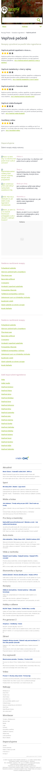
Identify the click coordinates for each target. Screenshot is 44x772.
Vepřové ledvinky (7, 449)
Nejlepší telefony (23, 556)
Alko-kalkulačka (8, 539)
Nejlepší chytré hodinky (10, 556)
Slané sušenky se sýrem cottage (13, 305)
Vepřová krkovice (7, 405)
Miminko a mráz (30, 522)
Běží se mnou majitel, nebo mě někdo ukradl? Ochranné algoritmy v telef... (22, 566)
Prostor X (6, 676)
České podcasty (7, 747)
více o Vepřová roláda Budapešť (15, 113)
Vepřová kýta (6, 409)
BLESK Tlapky (7, 608)
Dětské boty (6, 733)
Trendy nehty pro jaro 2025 (20, 503)
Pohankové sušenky (8, 268)
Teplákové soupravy (8, 731)
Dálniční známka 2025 (33, 539)
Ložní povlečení (7, 735)
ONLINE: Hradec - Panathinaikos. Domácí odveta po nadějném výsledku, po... (22, 494)
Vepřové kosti (6, 438)
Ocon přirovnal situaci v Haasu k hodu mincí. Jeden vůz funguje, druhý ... (22, 544)
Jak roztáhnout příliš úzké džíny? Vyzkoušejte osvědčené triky (28, 187)
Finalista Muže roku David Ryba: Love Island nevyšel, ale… (18, 682)
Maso (4, 26)
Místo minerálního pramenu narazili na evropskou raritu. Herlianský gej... (21, 613)
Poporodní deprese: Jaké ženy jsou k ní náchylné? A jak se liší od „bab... (21, 651)
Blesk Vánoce (7, 471)
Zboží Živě (5, 692)
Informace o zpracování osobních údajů (13, 767)
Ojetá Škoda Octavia (8, 709)
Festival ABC (29, 659)
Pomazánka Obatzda (8, 290)
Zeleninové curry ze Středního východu (15, 297)
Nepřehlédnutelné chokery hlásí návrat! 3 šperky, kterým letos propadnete (28, 174)
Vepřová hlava (6, 391)
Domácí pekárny (23, 590)
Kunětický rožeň (7, 301)
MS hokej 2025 (7, 486)
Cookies (26, 767)
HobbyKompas (6, 703)
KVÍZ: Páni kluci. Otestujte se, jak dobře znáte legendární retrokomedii (29, 201)
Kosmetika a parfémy (8, 729)
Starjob (4, 745)
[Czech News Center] (26, 458)
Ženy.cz (19, 169)
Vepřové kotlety (7, 442)
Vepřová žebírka (7, 431)
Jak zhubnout (7, 503)
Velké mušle (5, 383)
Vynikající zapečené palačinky (12, 286)
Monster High (6, 721)
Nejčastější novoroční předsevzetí (13, 522)
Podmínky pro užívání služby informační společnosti (21, 766)
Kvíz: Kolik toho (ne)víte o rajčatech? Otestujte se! (16, 598)
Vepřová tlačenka (7, 427)
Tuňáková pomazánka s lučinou (12, 294)
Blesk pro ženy (22, 184)
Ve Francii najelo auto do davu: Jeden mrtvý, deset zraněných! (19, 478)
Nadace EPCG (33, 575)
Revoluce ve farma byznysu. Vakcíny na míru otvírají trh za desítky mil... (21, 581)
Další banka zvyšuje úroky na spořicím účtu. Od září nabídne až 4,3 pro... (22, 577)
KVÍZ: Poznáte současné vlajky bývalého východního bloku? (18, 615)
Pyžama (5, 727)
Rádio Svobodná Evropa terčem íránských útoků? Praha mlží (19, 474)
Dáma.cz (20, 156)
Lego (4, 725)
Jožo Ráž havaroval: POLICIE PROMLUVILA (14, 514)
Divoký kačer (17, 608)
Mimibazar (20, 209)
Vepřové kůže (6, 445)
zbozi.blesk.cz (6, 699)
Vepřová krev (6, 401)
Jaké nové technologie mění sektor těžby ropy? (15, 667)
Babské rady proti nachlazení (29, 640)
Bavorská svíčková (8, 279)
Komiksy (21, 659)
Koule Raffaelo (6, 308)
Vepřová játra (6, 394)
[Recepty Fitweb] (10, 10)
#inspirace (6, 624)
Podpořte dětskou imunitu (11, 640)
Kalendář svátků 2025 (19, 471)
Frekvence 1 (6, 751)
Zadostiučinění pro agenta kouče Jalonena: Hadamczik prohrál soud (20, 489)
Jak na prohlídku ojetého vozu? (11, 701)
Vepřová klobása (7, 398)
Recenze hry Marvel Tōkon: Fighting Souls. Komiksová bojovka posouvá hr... (21, 662)
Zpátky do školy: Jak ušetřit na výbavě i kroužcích (16, 529)
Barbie (4, 723)
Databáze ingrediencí (18, 33)
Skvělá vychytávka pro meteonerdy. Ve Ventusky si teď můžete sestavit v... (21, 563)
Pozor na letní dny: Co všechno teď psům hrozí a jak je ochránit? (29, 160)
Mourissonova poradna (10, 659)
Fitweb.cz (38, 3)
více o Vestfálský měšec (13, 130)
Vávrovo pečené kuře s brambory (13, 272)
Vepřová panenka (7, 412)
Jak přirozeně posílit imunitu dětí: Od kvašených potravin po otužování (21, 527)
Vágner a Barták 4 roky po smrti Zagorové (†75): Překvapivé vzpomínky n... (21, 509)
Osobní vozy (6, 694)
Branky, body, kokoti (16, 676)
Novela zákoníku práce (21, 575)
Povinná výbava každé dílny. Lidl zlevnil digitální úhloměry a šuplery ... (21, 561)
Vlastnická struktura (7, 769)
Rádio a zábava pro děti (9, 749)
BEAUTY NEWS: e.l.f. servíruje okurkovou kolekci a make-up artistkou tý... (21, 631)
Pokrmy (25, 26)
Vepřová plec (6, 416)
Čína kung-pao (6, 275)
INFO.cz (29, 471)
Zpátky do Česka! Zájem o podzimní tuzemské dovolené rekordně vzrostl (22, 611)
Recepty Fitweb (5, 33)
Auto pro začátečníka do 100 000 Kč (12, 705)
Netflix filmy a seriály (28, 608)
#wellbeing (13, 624)
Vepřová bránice (7, 387)
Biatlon (15, 486)
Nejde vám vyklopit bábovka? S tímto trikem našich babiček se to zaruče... (20, 595)
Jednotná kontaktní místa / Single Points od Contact (27, 769)
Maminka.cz (21, 196)
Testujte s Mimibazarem (9, 719)
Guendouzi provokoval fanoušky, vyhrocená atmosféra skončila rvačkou (21, 678)
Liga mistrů (21, 486)
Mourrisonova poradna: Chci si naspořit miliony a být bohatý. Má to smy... (22, 665)
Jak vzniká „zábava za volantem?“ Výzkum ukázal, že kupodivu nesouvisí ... (19, 547)
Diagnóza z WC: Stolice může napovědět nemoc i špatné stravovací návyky (20, 646)
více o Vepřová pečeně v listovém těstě (22, 96)
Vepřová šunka (6, 423)
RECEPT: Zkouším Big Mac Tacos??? (13, 626)
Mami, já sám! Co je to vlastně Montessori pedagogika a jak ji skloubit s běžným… (28, 214)
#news (20, 624)
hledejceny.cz (6, 690)
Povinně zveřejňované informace (22, 770)
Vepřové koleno (7, 434)
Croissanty (5, 283)
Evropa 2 (5, 753)
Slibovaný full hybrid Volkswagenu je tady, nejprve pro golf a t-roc (19, 542)
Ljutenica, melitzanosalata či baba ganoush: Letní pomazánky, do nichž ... (22, 600)
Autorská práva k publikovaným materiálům (22, 764)
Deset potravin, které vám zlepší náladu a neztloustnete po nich (19, 649)
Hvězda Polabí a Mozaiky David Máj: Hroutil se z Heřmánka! (18, 511)
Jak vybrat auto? (7, 711)
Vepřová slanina (7, 420)
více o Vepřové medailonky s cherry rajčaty (25, 79)
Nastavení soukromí (35, 767)
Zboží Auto (5, 707)
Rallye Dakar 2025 (19, 539)
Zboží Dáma (6, 697)
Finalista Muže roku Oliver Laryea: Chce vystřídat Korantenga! (19, 680)
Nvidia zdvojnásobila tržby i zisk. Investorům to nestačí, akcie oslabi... (21, 579)
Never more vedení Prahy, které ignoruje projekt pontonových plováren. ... (22, 476)
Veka (3, 380)
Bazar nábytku (6, 737)
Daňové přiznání (8, 575)
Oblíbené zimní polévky (10, 590)
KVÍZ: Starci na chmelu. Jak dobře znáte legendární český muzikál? (20, 531)
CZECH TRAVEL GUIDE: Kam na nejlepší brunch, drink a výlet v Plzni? (21, 628)
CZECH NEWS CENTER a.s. (20, 759)
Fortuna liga (27, 676)
